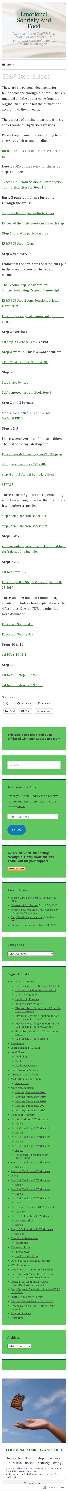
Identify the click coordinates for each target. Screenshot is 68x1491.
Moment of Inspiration (24, 905)
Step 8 (19, 1193)
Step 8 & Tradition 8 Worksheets (30, 1189)
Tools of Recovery (26, 1065)
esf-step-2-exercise (15, 342)
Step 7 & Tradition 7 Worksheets (30, 1180)
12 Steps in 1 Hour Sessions (31, 1038)
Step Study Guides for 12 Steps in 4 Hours (36, 1032)
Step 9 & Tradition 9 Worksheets (30, 1198)
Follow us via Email (22, 787)
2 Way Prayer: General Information (32, 1269)
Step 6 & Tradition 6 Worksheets (30, 1171)
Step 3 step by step (15, 382)
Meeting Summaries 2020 (30, 1101)
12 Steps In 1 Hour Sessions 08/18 (35, 990)
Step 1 (19, 1123)
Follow (16, 830)
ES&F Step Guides (26, 995)
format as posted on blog (25, 233)
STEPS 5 (7, 484)
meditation (22, 1083)
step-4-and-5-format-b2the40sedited (28, 474)
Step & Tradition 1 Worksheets (29, 1119)
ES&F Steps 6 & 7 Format (26, 897)
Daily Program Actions (24, 1070)
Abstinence (17, 1043)
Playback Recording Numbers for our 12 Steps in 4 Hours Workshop (37, 1017)
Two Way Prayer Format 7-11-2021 (32, 1301)
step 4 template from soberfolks (24, 516)
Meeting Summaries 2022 (30, 1110)
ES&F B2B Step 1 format (19, 243)
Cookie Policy (12, 1477)
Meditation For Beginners (26, 1079)
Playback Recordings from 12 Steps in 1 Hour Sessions (38, 1009)
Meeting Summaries (22, 1088)
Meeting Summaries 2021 (30, 1105)
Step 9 (19, 1202)
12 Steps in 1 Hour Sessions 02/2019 (37, 986)
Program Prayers (21, 1313)
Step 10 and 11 (24, 1220)
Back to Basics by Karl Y (29, 1004)
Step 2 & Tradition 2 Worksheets (30, 1128)
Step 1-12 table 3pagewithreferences (28, 213)
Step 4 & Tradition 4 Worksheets (30, 1146)
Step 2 (19, 1132)
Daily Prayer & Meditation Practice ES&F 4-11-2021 (35, 1290)
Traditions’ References (24, 1238)
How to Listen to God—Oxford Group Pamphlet (33, 1307)
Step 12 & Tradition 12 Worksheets (32, 1229)
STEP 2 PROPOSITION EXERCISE (25, 362)
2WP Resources (20, 1265)
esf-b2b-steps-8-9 (14, 572)
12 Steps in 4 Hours (22, 981)
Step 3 (19, 1141)
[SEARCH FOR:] (34, 765)
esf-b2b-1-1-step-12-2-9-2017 (22, 675)
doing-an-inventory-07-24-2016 (24, 464)
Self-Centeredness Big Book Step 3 (26, 392)
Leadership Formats (27, 999)
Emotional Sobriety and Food (34, 1450)
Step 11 (20, 1225)
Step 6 (14, 1176)
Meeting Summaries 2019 (30, 1097)
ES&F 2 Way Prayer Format (27, 1297)
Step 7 (19, 1185)
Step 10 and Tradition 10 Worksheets (33, 1207)
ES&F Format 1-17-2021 (25, 1047)
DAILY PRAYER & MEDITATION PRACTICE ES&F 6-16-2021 (30, 1283)
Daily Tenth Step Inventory (27, 917)
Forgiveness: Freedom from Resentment (31, 1156)
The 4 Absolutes (20, 1247)
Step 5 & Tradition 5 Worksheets (30, 1162)
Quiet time (17, 1318)
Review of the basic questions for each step (33, 223)
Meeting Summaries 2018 (30, 1092)
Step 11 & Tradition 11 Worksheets (32, 1216)
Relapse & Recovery (22, 1114)
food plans (21, 1056)
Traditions (21, 1243)
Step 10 (20, 1211)
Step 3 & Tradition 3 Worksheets (30, 1137)
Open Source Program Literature (30, 1260)
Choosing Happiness (23, 925)
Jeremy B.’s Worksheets (24, 1074)
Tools (18, 1061)
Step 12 (20, 1234)
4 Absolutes (22, 1251)
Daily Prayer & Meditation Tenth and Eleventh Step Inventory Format (33, 1275)
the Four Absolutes (26, 1256)
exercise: (13, 352)
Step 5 (19, 1167)
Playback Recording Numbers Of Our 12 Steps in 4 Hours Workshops (37, 1025)
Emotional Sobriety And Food (34, 20)
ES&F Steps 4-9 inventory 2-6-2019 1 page (32, 454)
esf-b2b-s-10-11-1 (14, 654)
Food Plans (17, 1052)
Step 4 (19, 1150)
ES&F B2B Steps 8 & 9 (17, 624)
